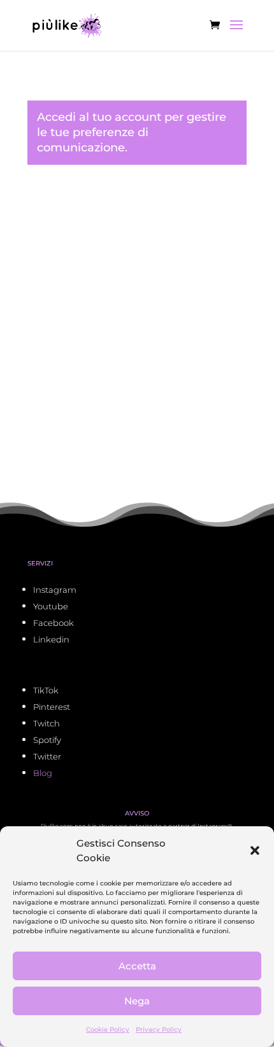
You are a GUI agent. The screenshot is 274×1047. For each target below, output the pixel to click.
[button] (255, 850)
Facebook (53, 623)
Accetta (137, 966)
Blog (42, 773)
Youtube (50, 606)
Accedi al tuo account (99, 117)
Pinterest (51, 707)
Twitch (46, 723)
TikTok (46, 690)
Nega (137, 1001)
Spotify (47, 740)
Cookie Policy (107, 1029)
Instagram (54, 590)
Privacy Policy (159, 1029)
